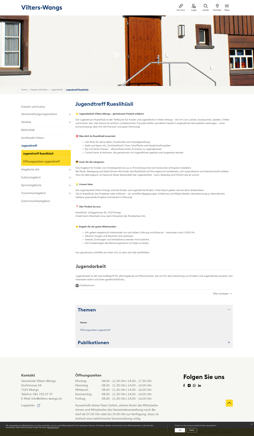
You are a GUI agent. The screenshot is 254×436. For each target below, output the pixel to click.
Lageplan (30, 405)
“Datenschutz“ (53, 427)
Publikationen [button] (93, 342)
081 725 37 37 (43, 394)
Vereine (26, 122)
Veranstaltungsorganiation (39, 114)
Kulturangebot (31, 177)
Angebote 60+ (30, 169)
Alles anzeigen (221, 293)
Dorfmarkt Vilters (32, 138)
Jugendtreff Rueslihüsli (38, 155)
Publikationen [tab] (87, 285)
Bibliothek (28, 130)
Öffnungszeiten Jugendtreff (41, 161)
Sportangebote (31, 185)
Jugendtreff (29, 145)
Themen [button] (87, 310)
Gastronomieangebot (35, 201)
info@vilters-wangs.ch (46, 398)
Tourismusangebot (33, 193)
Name (83, 322)
